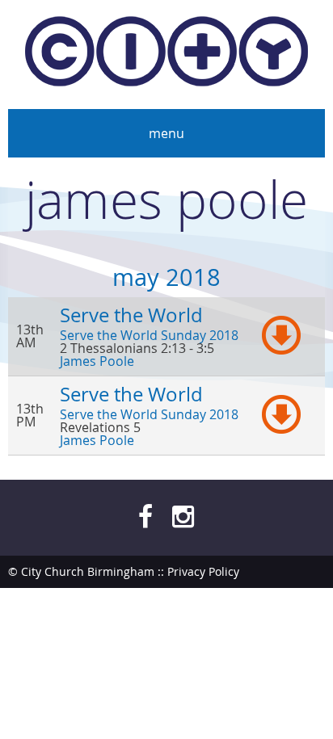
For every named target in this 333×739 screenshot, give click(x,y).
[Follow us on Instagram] (183, 515)
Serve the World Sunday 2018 (149, 335)
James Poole (97, 361)
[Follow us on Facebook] (145, 515)
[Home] (166, 54)
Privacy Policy (203, 571)
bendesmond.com (276, 603)
